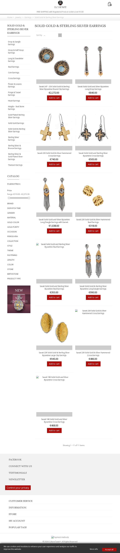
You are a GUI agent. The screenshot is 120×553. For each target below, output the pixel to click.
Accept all (109, 549)
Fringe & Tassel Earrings (14, 93)
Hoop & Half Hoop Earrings (16, 51)
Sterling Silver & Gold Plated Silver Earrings (15, 157)
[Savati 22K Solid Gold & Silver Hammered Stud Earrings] (93, 194)
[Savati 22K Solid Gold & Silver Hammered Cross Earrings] (54, 128)
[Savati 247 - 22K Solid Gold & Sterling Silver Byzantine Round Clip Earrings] (54, 61)
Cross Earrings (14, 78)
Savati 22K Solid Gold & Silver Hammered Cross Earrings (54, 154)
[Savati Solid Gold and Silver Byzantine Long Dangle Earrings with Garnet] (54, 194)
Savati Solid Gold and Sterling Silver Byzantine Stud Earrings (54, 287)
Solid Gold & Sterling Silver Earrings (16, 130)
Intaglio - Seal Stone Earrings (16, 107)
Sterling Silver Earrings (13, 138)
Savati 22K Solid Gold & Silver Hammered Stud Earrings (93, 220)
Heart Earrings (14, 100)
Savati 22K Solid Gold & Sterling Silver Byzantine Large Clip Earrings (54, 354)
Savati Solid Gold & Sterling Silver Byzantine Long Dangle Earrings (93, 287)
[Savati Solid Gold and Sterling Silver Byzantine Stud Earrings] (54, 261)
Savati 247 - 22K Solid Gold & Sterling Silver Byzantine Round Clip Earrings (54, 87)
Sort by (39, 35)
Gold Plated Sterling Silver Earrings (16, 116)
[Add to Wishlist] (45, 81)
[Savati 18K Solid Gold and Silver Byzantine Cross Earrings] (54, 394)
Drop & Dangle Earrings (14, 43)
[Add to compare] (63, 81)
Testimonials (18, 472)
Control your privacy (18, 487)
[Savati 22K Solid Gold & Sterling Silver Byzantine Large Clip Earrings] (54, 327)
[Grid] (60, 35)
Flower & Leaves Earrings (15, 85)
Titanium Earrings (15, 165)
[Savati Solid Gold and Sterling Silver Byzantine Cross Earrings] (93, 128)
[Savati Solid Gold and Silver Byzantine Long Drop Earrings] (93, 61)
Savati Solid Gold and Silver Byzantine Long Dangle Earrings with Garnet (54, 220)
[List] (63, 35)
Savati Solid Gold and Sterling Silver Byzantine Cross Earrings (93, 154)
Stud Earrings (13, 67)
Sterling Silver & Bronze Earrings (14, 147)
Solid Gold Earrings (16, 123)
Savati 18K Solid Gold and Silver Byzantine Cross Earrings (54, 420)
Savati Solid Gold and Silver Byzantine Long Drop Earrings (93, 87)
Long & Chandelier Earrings (15, 59)
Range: (10, 194)
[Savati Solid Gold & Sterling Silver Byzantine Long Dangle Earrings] (93, 261)
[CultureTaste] (60, 4)
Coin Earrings (13, 72)
